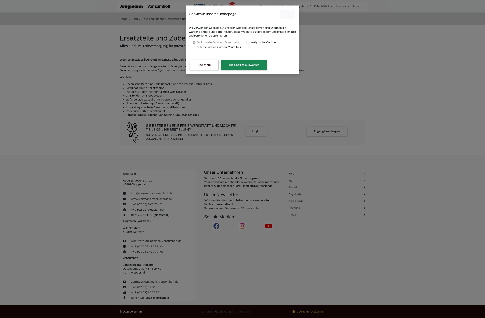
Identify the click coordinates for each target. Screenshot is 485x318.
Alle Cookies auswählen (243, 64)
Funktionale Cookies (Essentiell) (218, 42)
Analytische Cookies (263, 42)
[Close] (287, 14)
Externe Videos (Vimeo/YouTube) (219, 47)
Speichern (204, 64)
